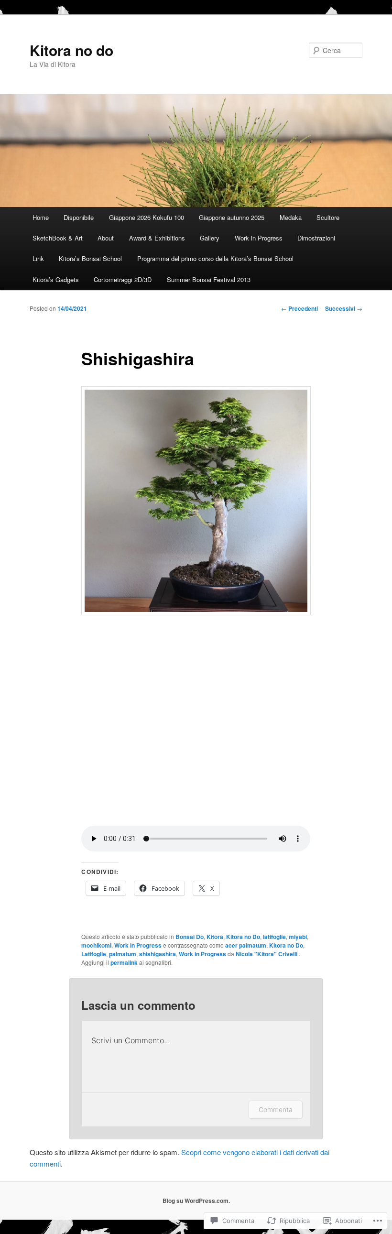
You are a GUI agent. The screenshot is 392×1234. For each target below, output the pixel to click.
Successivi (343, 308)
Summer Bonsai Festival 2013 (208, 279)
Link (38, 258)
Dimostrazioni (316, 237)
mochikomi (96, 945)
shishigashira (157, 954)
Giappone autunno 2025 (231, 217)
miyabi (298, 936)
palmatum (122, 954)
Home (41, 217)
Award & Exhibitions (157, 237)
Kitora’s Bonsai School (90, 258)
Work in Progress (259, 237)
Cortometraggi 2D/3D (123, 279)
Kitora (215, 936)
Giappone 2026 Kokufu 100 (146, 217)
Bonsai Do (189, 936)
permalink (124, 962)
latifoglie (274, 936)
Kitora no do (71, 50)
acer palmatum (245, 945)
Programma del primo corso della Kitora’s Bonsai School (215, 258)
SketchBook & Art (58, 237)
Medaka (291, 217)
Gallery (209, 237)
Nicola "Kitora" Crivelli (267, 954)
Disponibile (79, 217)
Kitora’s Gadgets (56, 279)
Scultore (327, 217)
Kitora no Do (243, 936)
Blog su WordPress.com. (196, 1200)
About (106, 237)
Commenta (276, 1109)
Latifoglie (93, 954)
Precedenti (299, 308)
